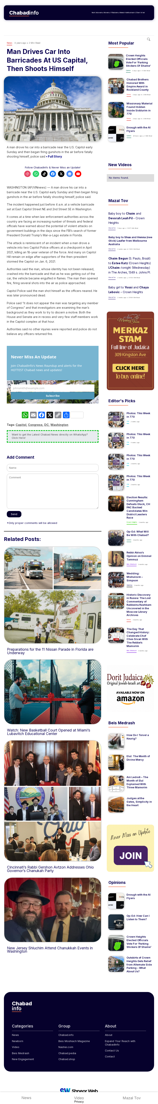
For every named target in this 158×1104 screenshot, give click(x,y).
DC (46, 424)
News (15, 1035)
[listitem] (130, 63)
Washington (59, 424)
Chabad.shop (66, 1059)
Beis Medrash (20, 1053)
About (108, 1035)
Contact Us (112, 1050)
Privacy (79, 1101)
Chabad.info (66, 1035)
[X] (50, 415)
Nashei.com (65, 1047)
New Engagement (23, 1059)
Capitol (21, 424)
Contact (110, 1056)
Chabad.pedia (67, 1053)
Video (15, 1047)
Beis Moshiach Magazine (74, 1041)
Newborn (17, 1041)
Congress (35, 424)
